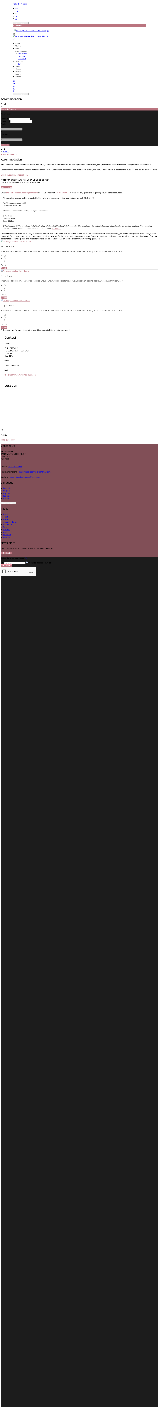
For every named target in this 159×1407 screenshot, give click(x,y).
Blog (19, 64)
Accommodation (21, 51)
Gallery (18, 71)
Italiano (6, 498)
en (16, 11)
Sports (17, 66)
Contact (18, 77)
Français (6, 496)
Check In (4, 118)
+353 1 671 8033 (20, 4)
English (6, 490)
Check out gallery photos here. (14, 175)
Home (17, 43)
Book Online (6, 187)
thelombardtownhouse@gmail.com (25, 477)
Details (4, 268)
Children (4, 134)
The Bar (18, 46)
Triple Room (22, 59)
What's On (19, 61)
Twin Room (21, 56)
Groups (18, 69)
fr (16, 16)
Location (18, 74)
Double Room (22, 54)
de (16, 8)
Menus (17, 48)
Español (6, 493)
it (16, 18)
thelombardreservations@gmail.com (22, 192)
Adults (3, 124)
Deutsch (6, 488)
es (16, 13)
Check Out (5, 121)
